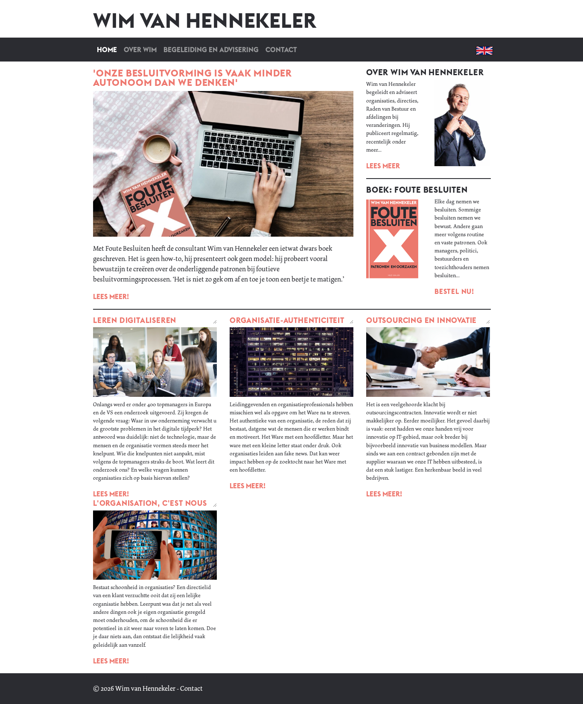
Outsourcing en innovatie (421, 320)
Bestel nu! (454, 291)
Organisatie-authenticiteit (287, 320)
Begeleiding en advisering (211, 49)
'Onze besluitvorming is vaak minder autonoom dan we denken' (192, 77)
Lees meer (383, 165)
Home (108, 49)
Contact (281, 49)
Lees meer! (111, 296)
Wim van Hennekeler (145, 688)
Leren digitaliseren (134, 320)
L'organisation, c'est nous (150, 503)
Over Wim (140, 49)
